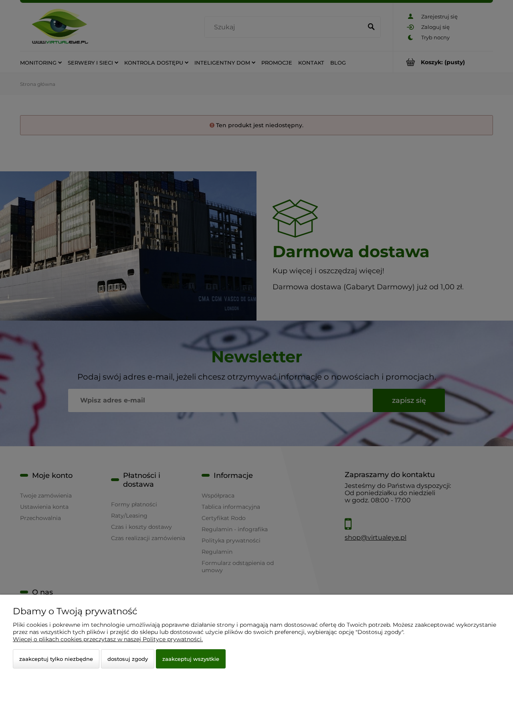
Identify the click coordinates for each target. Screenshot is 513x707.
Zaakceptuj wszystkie (190, 659)
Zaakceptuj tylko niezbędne (56, 659)
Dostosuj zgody (127, 659)
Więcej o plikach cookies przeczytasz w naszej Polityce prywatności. (108, 639)
